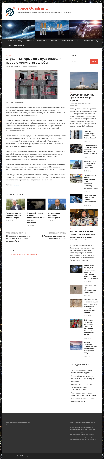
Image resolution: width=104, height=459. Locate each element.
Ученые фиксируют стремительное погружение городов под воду (90, 347)
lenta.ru (16, 185)
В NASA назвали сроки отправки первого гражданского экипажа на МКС (90, 149)
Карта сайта (19, 45)
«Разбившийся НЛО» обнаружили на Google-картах (90, 289)
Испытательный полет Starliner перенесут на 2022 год (91, 164)
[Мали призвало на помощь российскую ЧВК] (57, 211)
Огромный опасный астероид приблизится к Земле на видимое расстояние (35, 217)
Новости (30, 41)
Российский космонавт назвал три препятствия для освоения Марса (82, 234)
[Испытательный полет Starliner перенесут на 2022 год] (76, 168)
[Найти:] (84, 61)
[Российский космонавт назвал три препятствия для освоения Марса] (84, 227)
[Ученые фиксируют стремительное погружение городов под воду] (76, 349)
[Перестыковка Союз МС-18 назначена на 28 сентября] (76, 202)
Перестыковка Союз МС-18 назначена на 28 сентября (90, 198)
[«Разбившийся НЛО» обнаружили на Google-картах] (76, 293)
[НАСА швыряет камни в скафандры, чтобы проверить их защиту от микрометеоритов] (76, 182)
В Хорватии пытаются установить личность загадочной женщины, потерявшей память (89, 327)
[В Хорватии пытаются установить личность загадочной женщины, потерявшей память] (76, 327)
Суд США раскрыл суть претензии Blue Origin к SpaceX (82, 97)
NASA (78, 41)
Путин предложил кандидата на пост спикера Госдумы (13, 215)
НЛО (9, 45)
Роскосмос (88, 41)
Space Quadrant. (32, 8)
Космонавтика (67, 41)
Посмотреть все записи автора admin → (23, 254)
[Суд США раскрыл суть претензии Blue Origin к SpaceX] (84, 90)
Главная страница (15, 41)
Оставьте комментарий (29, 66)
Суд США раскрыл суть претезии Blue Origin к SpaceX (90, 134)
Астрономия (42, 41)
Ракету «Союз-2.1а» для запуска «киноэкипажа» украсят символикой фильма (82, 386)
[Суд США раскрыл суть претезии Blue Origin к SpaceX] (76, 139)
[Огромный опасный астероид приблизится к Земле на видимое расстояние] (36, 211)
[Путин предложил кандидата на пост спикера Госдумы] (15, 211)
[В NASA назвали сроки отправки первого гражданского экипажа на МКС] (76, 152)
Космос (54, 41)
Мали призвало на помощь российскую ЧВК (55, 215)
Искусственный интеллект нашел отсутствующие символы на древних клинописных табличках (91, 306)
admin (18, 66)
